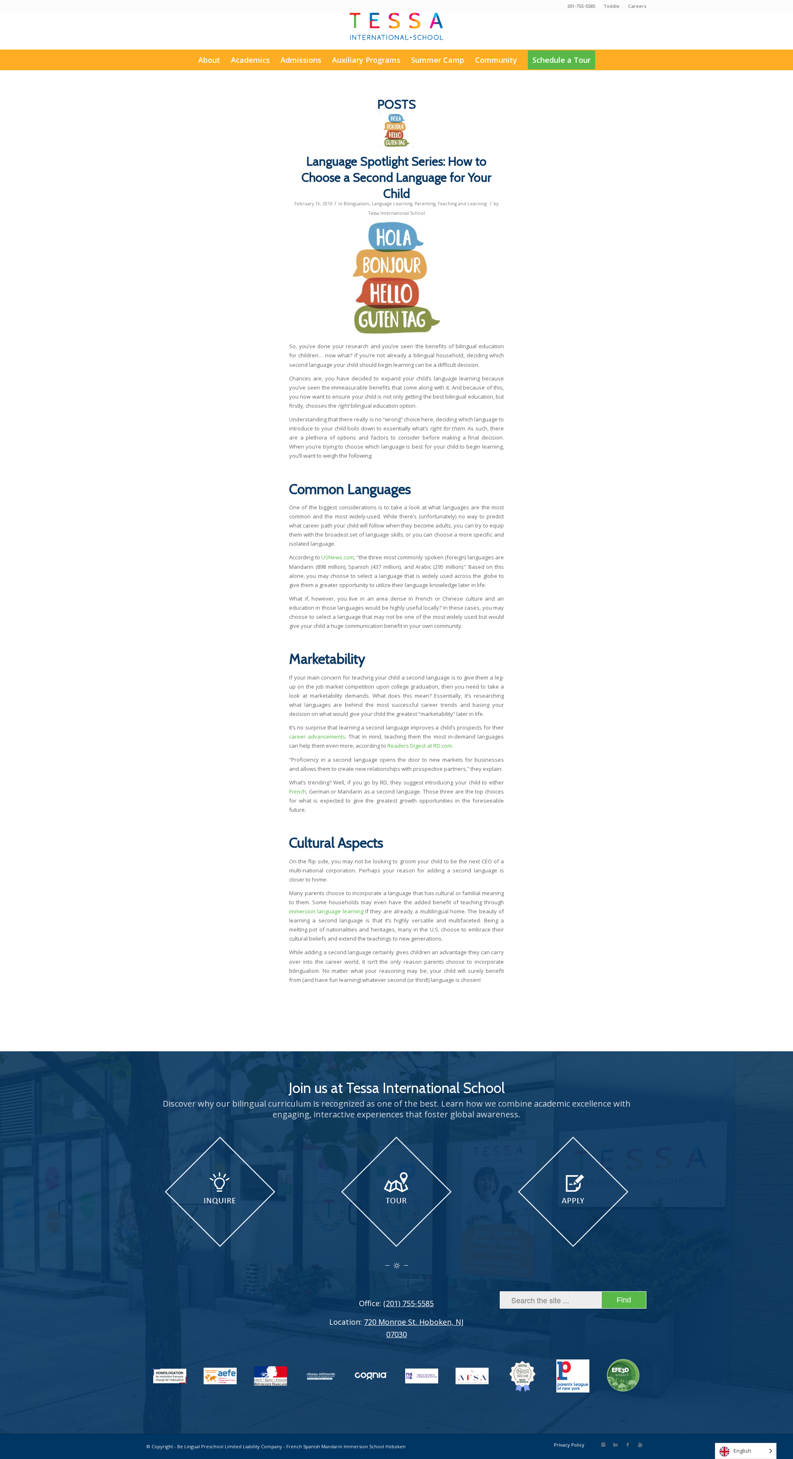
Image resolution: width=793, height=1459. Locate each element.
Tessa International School (396, 213)
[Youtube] (640, 1444)
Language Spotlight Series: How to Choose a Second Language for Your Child (396, 177)
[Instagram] (603, 1444)
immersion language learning (326, 911)
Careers (637, 6)
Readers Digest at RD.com (419, 745)
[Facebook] (628, 1444)
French (297, 791)
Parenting (425, 204)
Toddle (611, 6)
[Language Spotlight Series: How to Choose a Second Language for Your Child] (396, 130)
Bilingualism (356, 204)
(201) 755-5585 (408, 1303)
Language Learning (392, 204)
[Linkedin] (615, 1444)
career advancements (317, 736)
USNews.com (337, 557)
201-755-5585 (581, 6)
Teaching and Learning (462, 204)
